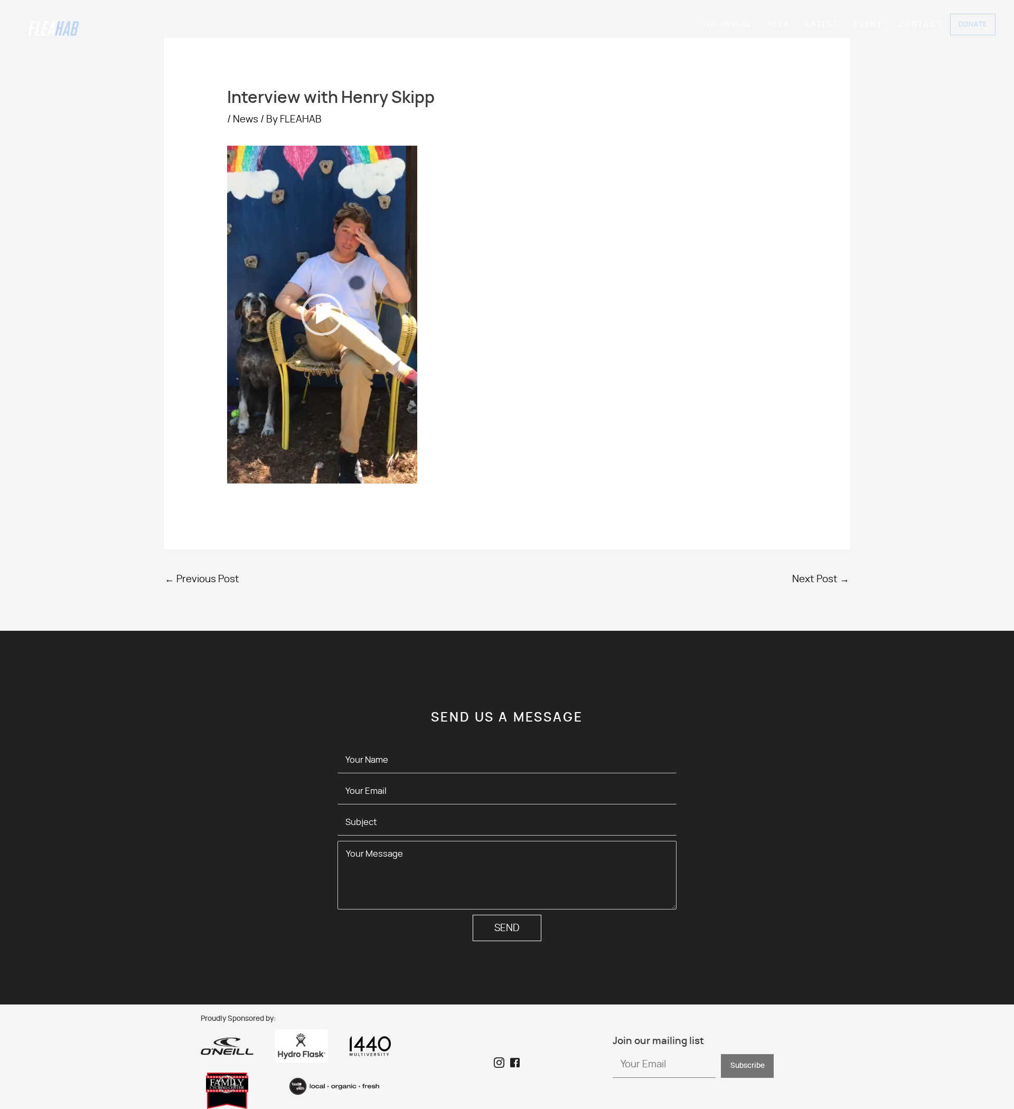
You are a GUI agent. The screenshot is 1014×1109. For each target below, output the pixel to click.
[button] (322, 314)
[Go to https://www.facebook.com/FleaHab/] (515, 1064)
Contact (920, 25)
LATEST (822, 25)
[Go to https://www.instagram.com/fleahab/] (499, 1064)
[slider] (313, 473)
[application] (322, 315)
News (245, 120)
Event (868, 25)
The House (727, 25)
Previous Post (202, 579)
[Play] (241, 473)
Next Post (820, 579)
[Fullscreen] (403, 473)
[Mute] (386, 473)
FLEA (779, 25)
